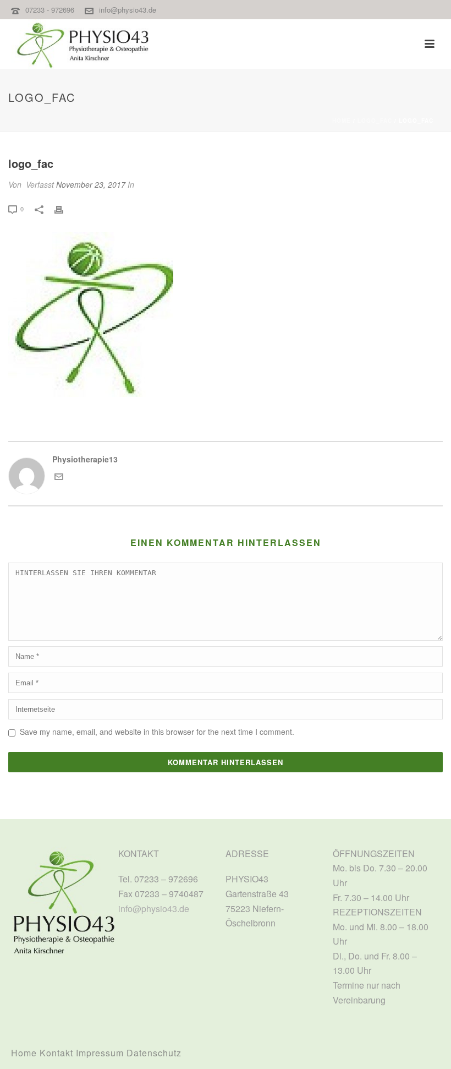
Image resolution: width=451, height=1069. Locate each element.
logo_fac (375, 120)
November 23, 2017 (90, 184)
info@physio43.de (127, 9)
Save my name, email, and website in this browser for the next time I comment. (157, 731)
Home (341, 120)
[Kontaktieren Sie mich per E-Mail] (58, 477)
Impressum (100, 1052)
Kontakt (56, 1052)
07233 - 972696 (50, 9)
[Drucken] (64, 208)
